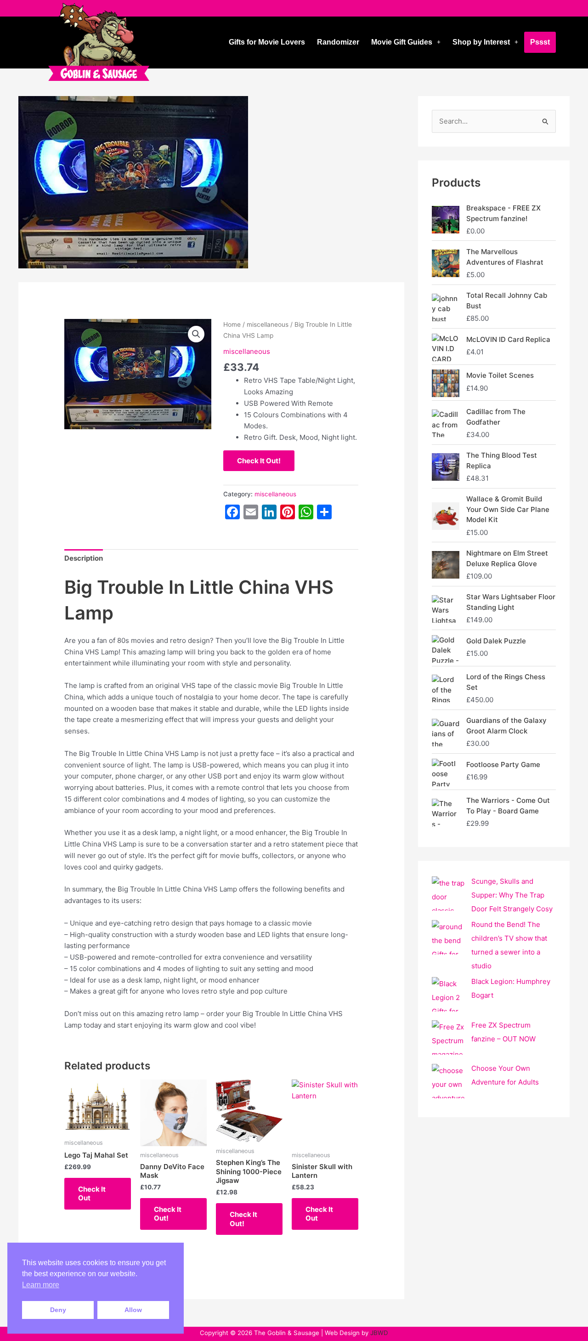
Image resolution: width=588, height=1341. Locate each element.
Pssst (540, 42)
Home (232, 324)
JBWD (379, 1332)
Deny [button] (58, 1309)
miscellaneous (267, 324)
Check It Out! (259, 460)
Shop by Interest (481, 42)
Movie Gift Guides (401, 42)
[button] (406, 42)
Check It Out (92, 1194)
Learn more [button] (40, 1285)
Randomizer (338, 42)
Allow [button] (133, 1309)
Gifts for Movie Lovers (267, 42)
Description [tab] (83, 558)
